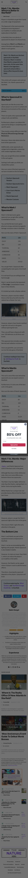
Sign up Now (14, 445)
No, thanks (14, 448)
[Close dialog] (25, 424)
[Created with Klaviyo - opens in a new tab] (14, 454)
